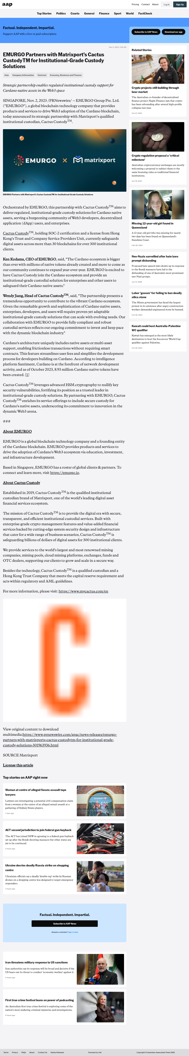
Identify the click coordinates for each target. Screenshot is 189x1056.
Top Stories (44, 13)
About (155, 4)
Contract (42, 75)
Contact (145, 4)
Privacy (15, 1052)
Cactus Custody (16, 233)
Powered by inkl (94, 1052)
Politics (61, 13)
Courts (75, 13)
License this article (18, 765)
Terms (6, 1052)
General (89, 13)
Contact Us (42, 1052)
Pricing (135, 4)
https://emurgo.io (64, 472)
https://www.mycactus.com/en (83, 591)
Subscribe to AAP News (146, 31)
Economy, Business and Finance (66, 75)
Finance (104, 13)
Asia (6, 75)
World (130, 13)
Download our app (173, 31)
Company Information (23, 75)
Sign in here (73, 932)
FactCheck (145, 13)
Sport (117, 13)
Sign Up (180, 4)
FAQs (23, 1052)
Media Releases (57, 1052)
